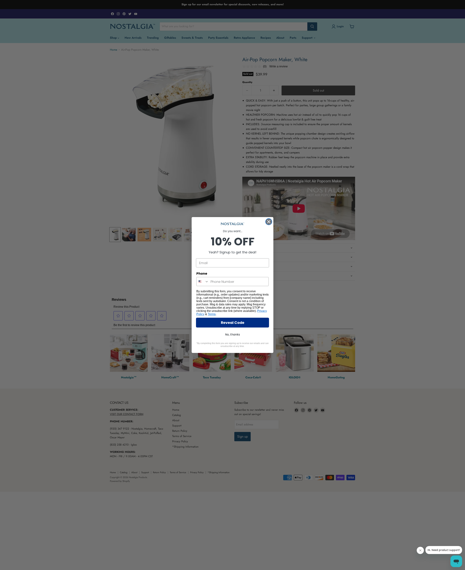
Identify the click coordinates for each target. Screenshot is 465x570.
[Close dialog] (269, 222)
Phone (201, 273)
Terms (212, 314)
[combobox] (203, 281)
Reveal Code (232, 322)
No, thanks (232, 334)
